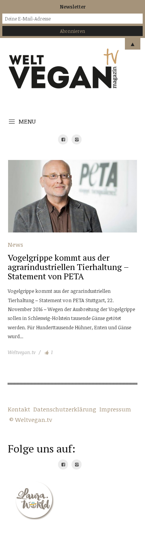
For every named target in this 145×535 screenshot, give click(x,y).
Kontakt (19, 409)
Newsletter (72, 6)
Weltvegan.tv (22, 352)
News (15, 244)
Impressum (115, 409)
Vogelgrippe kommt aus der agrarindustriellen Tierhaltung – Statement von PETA (68, 267)
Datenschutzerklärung (64, 409)
